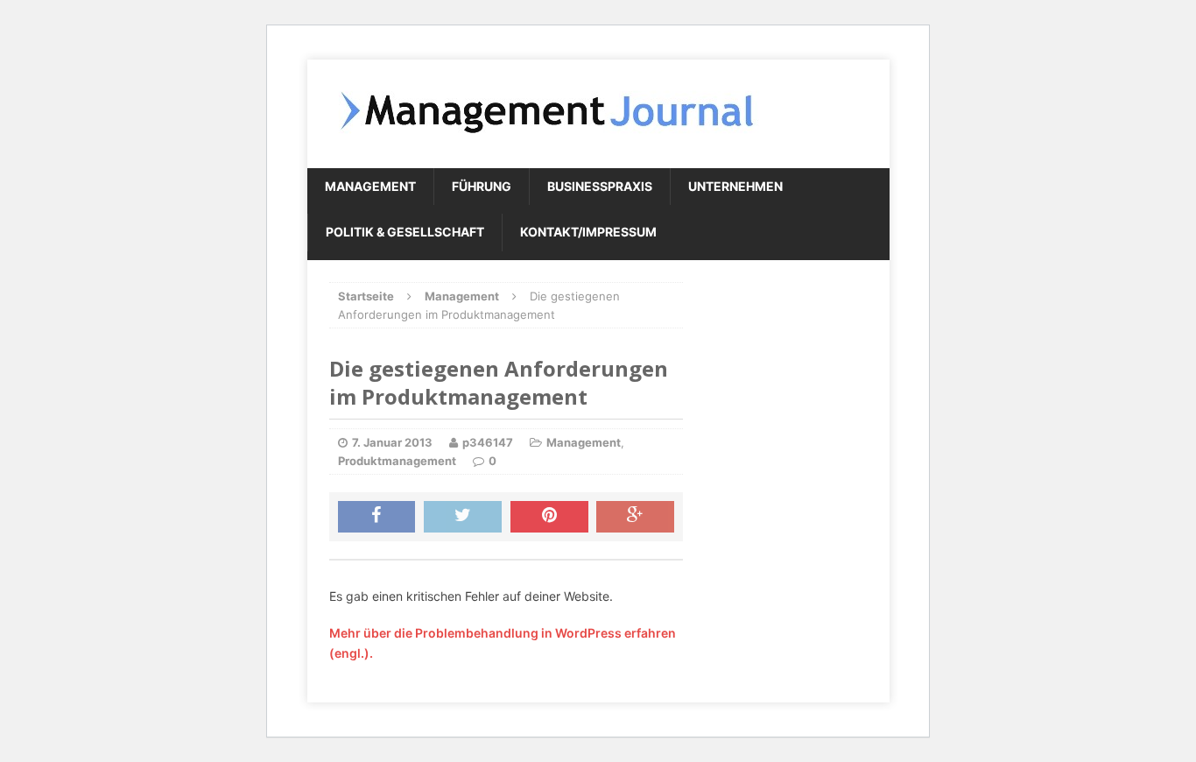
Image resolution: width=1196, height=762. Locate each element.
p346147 (487, 442)
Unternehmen (735, 186)
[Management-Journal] (598, 114)
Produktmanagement (397, 461)
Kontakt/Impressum (588, 231)
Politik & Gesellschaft (405, 231)
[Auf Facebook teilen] (377, 517)
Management (370, 186)
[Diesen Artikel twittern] (463, 517)
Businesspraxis (599, 186)
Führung (481, 186)
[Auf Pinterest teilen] (549, 517)
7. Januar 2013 (392, 442)
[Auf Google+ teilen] (635, 517)
